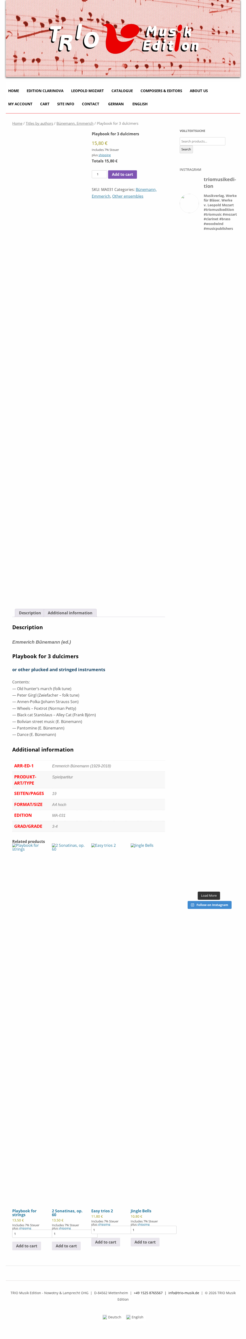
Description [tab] (30, 613)
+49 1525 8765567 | (151, 1293)
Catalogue (122, 90)
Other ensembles (127, 196)
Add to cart (122, 174)
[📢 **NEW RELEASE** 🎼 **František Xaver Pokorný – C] (189, 448)
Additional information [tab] (70, 613)
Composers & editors (161, 90)
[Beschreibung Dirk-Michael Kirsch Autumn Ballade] (229, 354)
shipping (104, 155)
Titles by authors (39, 123)
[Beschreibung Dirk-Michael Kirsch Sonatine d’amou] (189, 774)
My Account (20, 103)
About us (199, 90)
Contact (90, 103)
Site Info (65, 103)
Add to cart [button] (26, 1246)
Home (13, 90)
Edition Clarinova (45, 90)
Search (186, 149)
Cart (44, 103)
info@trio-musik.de (183, 1293)
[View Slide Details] (123, 38)
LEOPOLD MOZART (87, 90)
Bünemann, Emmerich (74, 123)
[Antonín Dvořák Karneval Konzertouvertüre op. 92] (209, 329)
